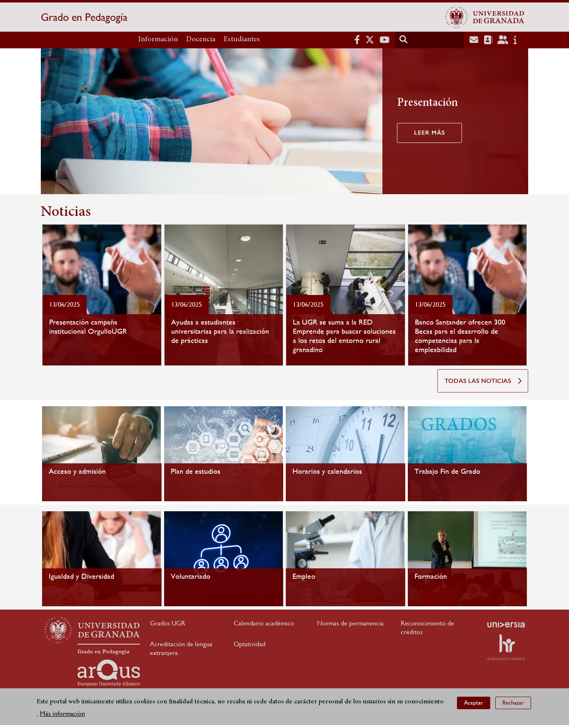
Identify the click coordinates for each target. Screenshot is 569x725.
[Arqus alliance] (108, 673)
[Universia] (506, 624)
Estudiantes (242, 39)
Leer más (429, 132)
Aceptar (473, 702)
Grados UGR (167, 623)
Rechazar (513, 702)
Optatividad (249, 644)
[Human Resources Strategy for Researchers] (506, 647)
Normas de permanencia (350, 623)
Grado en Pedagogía (84, 17)
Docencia (200, 39)
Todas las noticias (477, 381)
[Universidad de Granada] (485, 17)
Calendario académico (264, 623)
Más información (62, 713)
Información (158, 39)
